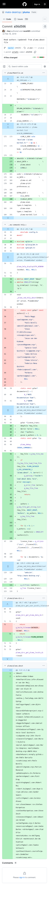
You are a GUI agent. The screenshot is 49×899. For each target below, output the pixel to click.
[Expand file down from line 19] (8, 124)
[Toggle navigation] (4, 4)
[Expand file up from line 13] (8, 79)
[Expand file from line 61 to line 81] (8, 410)
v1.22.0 (41, 48)
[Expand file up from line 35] (8, 229)
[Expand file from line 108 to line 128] (8, 566)
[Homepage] (24, 4)
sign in (22, 877)
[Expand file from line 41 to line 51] (8, 257)
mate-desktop (13, 12)
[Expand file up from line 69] (7, 604)
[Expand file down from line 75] (7, 658)
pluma (26, 12)
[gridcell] (24, 79)
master (11, 48)
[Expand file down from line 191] (8, 217)
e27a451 (15, 52)
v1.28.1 (30, 48)
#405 (18, 48)
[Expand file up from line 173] (8, 127)
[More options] (44, 73)
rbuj (8, 31)
